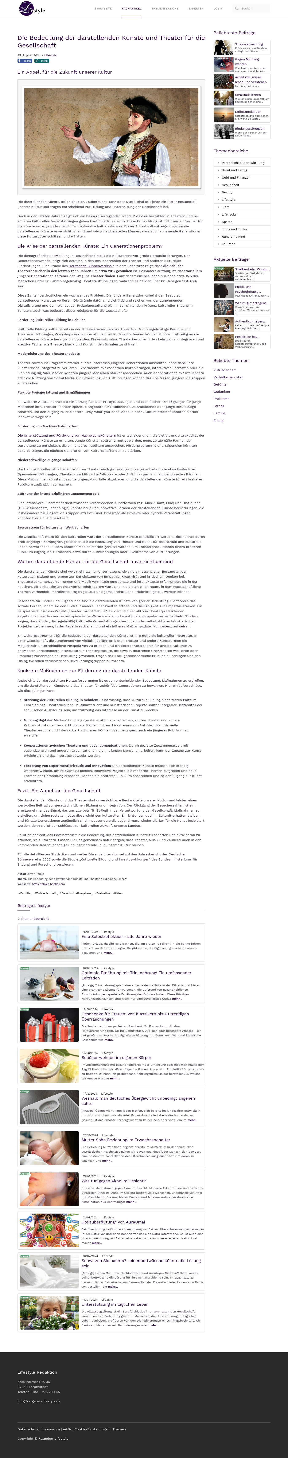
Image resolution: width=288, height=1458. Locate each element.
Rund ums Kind (233, 237)
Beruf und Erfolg (234, 170)
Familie (219, 413)
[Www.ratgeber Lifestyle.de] (31, 8)
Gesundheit (230, 185)
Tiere (225, 207)
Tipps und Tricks (234, 229)
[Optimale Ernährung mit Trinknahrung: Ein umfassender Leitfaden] (49, 983)
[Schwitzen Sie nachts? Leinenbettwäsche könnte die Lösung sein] (49, 1271)
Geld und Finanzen (235, 177)
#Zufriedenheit (45, 893)
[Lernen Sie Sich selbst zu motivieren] (224, 115)
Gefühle (220, 384)
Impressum (51, 1429)
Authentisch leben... (250, 321)
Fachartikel (131, 8)
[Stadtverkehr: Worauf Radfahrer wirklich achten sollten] (224, 274)
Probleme (221, 399)
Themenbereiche (165, 8)
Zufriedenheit (225, 370)
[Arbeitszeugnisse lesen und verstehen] (224, 81)
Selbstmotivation (248, 112)
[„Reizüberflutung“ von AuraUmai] (49, 1230)
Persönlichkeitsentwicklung (242, 163)
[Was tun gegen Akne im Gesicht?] (49, 1189)
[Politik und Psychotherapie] (224, 291)
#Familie (24, 893)
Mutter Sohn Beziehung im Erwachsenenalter (126, 1139)
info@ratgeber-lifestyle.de (38, 1401)
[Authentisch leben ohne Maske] (224, 324)
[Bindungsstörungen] (224, 131)
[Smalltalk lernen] (224, 98)
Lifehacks (229, 214)
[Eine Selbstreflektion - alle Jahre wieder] (49, 942)
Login (218, 8)
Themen (119, 1429)
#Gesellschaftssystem (75, 893)
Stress (219, 406)
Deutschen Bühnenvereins (90, 266)
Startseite (103, 8)
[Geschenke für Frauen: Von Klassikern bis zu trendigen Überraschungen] (49, 1024)
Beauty (226, 192)
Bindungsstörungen (249, 129)
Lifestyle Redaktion (37, 1372)
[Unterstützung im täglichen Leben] (49, 1312)
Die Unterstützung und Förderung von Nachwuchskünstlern (66, 435)
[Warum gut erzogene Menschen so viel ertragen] (224, 307)
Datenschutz (28, 1429)
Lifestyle (50, 55)
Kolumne (228, 244)
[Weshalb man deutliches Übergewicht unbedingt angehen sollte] (49, 1107)
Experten (195, 8)
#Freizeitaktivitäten (108, 893)
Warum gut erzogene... (252, 303)
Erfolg (218, 420)
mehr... (108, 952)
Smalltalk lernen (248, 95)
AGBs (67, 1429)
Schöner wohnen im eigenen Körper (116, 1057)
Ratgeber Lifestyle (53, 1438)
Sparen (227, 222)
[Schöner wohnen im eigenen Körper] (49, 1066)
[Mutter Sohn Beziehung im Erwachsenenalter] (49, 1148)
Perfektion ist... (246, 337)
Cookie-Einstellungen (92, 1429)
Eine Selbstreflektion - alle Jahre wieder (121, 936)
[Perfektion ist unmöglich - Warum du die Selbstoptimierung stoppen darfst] (224, 341)
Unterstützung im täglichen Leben (115, 1304)
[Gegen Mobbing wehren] (224, 64)
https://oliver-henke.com (48, 884)
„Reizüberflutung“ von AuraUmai (113, 1222)
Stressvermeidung (249, 44)
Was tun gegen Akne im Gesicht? (114, 1181)
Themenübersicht (34, 919)
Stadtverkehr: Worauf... (252, 269)
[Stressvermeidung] (224, 47)
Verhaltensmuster (228, 377)
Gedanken (222, 392)
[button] (24, 62)
